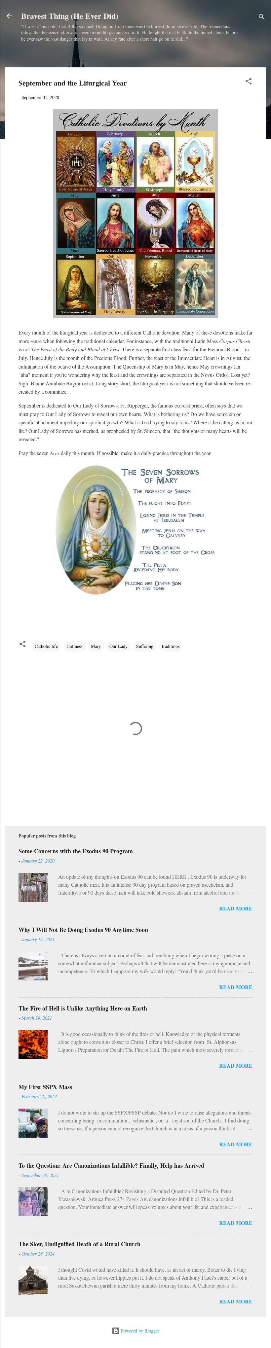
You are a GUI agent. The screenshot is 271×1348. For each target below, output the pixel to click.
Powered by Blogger (139, 1331)
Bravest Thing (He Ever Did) (69, 15)
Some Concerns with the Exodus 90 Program (76, 851)
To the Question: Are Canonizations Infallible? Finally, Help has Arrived (111, 1165)
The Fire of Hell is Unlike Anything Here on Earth (83, 1008)
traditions (170, 646)
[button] (248, 82)
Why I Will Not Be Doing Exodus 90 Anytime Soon (83, 929)
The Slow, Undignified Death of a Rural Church (79, 1244)
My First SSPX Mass (45, 1086)
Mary (96, 646)
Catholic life (46, 646)
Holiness (74, 646)
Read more (235, 908)
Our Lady (118, 646)
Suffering (144, 646)
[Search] (262, 18)
